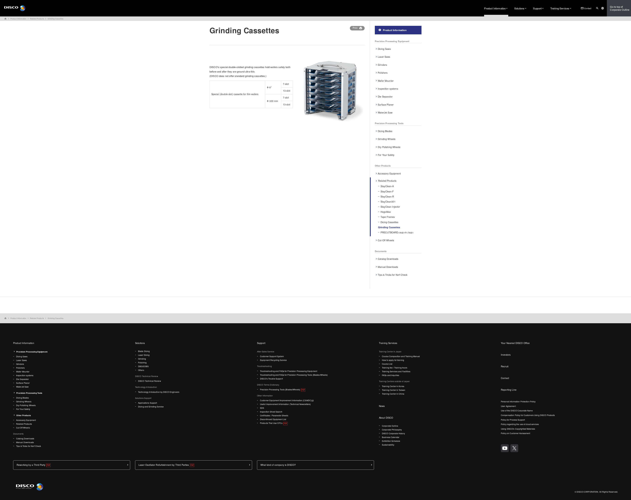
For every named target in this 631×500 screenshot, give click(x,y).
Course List (387, 363)
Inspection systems (388, 88)
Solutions (519, 8)
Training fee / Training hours (394, 367)
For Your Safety (386, 155)
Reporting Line (508, 389)
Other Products (383, 165)
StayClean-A (387, 186)
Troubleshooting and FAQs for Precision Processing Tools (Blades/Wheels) (294, 374)
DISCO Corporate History (393, 433)
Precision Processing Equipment (392, 41)
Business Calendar (390, 437)
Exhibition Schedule (391, 440)
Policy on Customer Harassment (515, 433)
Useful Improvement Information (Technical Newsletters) (285, 404)
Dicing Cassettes (389, 222)
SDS (262, 407)
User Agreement (508, 406)
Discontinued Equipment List (273, 419)
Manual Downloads (388, 266)
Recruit (504, 366)
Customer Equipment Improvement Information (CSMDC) (286, 400)
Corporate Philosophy (392, 429)
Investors (506, 354)
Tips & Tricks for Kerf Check (392, 274)
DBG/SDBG (143, 366)
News (382, 406)
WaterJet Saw (385, 112)
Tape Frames (388, 217)
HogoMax (386, 211)
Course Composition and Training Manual (401, 356)
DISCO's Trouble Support (271, 378)
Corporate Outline (390, 425)
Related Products (37, 18)
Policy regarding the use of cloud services (520, 424)
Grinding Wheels (386, 139)
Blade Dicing (144, 351)
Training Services (559, 8)
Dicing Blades (385, 131)
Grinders (382, 64)
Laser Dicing (144, 355)
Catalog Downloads (388, 258)
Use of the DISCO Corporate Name (517, 410)
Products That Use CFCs (271, 423)
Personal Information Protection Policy (518, 401)
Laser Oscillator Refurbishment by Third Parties (164, 464)
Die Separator (385, 96)
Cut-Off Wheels (386, 240)
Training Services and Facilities (396, 371)
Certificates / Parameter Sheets (274, 415)
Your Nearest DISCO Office (515, 343)
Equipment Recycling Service (273, 360)
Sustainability (388, 444)
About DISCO (386, 417)
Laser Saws (384, 56)
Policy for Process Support (513, 419)
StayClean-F (387, 191)
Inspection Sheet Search (271, 411)
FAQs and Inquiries (390, 375)
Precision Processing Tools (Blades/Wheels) (280, 389)
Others (141, 370)
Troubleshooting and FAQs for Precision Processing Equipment (288, 371)
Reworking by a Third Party (31, 464)
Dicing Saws (384, 48)
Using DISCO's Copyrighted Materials (518, 428)
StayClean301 (388, 201)
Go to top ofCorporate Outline (619, 8)
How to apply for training (393, 360)
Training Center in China (393, 393)
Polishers (382, 72)
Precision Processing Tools (389, 123)
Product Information (495, 8)
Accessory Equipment (389, 173)
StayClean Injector (390, 206)
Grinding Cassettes (55, 18)
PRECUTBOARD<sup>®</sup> (397, 232)
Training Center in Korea (393, 386)
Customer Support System (272, 356)
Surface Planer (386, 104)
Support (537, 8)
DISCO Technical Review (149, 380)
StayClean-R (387, 196)
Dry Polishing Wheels (389, 147)
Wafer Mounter (386, 80)
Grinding (142, 358)
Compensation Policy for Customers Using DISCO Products (528, 415)
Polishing (142, 362)
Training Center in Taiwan (393, 390)
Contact (586, 8)
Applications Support (147, 402)
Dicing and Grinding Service (151, 406)
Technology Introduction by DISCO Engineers (158, 391)
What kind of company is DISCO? (278, 464)
